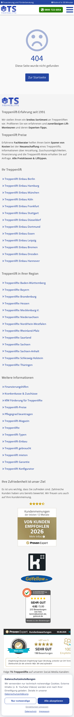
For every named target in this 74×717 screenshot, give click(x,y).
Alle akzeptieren (53, 701)
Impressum (44, 711)
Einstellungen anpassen (37, 707)
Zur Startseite (37, 77)
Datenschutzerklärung (16, 694)
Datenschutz (30, 711)
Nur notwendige (20, 701)
